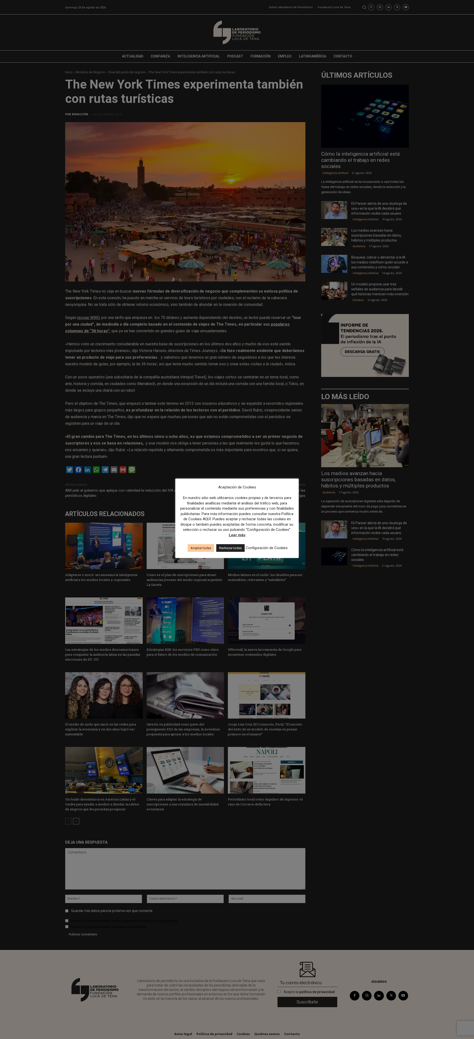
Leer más (237, 535)
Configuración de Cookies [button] (267, 548)
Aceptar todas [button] (201, 548)
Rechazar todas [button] (230, 548)
